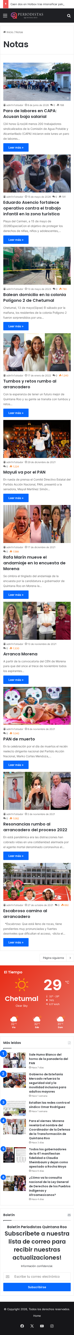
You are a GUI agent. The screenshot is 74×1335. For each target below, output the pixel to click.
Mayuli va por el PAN (24, 472)
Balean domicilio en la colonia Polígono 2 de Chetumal (34, 297)
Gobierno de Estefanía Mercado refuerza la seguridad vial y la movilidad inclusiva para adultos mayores (47, 1083)
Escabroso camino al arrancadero (25, 913)
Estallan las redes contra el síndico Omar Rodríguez (49, 1105)
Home (37, 1315)
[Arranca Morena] (37, 621)
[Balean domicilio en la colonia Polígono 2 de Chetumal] (37, 266)
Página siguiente (53, 957)
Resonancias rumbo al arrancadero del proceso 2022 (35, 827)
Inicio (9, 32)
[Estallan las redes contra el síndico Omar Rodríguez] (14, 1108)
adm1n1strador (14, 105)
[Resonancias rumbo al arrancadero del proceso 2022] (37, 791)
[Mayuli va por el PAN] (37, 439)
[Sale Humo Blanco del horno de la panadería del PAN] (14, 1060)
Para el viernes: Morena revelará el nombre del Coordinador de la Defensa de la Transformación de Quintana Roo (49, 1129)
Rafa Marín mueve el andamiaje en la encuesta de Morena (34, 563)
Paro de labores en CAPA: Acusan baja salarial (30, 113)
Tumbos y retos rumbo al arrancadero (29, 384)
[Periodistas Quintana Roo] (26, 15)
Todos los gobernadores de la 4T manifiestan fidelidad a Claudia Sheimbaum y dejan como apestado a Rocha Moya (48, 1158)
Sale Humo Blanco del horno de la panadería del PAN (48, 1059)
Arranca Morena (20, 654)
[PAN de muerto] (37, 706)
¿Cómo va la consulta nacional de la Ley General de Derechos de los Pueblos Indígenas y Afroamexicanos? (50, 1186)
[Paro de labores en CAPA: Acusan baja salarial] (37, 82)
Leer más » (15, 147)
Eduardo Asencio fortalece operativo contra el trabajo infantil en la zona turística (32, 208)
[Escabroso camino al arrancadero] (37, 882)
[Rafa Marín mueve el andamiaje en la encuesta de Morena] (37, 524)
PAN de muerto (19, 739)
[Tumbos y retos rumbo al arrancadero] (37, 352)
